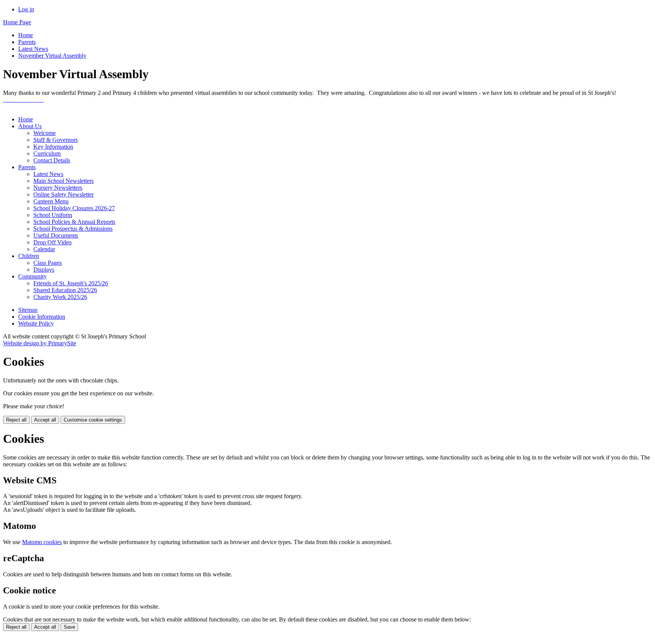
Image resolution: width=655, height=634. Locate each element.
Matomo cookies (42, 542)
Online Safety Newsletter (63, 194)
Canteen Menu (51, 201)
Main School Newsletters (63, 181)
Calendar (44, 249)
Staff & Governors (55, 140)
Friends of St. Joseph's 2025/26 (70, 283)
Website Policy (36, 323)
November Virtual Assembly (52, 55)
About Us (30, 126)
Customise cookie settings (93, 420)
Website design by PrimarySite (39, 343)
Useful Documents (55, 235)
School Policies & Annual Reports (74, 222)
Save (69, 627)
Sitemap (28, 310)
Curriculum (47, 153)
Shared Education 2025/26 (65, 290)
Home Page (17, 22)
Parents (27, 42)
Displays (43, 269)
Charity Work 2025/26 (60, 297)
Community (32, 276)
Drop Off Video (52, 242)
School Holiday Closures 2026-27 (74, 208)
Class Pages (47, 263)
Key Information (53, 146)
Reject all (16, 420)
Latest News (33, 49)
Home (25, 35)
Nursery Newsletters (57, 187)
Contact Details (51, 160)
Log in (26, 9)
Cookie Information (41, 316)
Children (28, 256)
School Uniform (52, 215)
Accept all (45, 420)
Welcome (44, 133)
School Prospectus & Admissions (73, 228)
